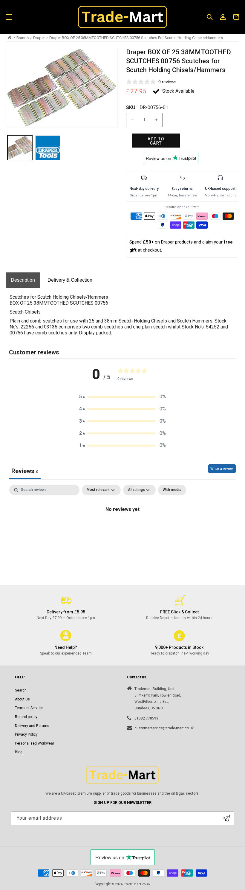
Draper (39, 37)
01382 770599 (146, 718)
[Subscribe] (226, 818)
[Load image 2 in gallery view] (47, 147)
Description (23, 280)
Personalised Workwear (34, 743)
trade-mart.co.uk (138, 884)
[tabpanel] (122, 529)
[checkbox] (172, 490)
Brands (22, 37)
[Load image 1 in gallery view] (19, 147)
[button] (9, 17)
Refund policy (26, 717)
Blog (18, 752)
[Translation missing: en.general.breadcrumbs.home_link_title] (9, 37)
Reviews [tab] (24, 471)
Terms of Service (29, 708)
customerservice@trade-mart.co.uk (164, 728)
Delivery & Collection (70, 280)
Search (21, 690)
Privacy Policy (26, 734)
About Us (22, 699)
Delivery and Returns (32, 726)
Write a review (222, 468)
